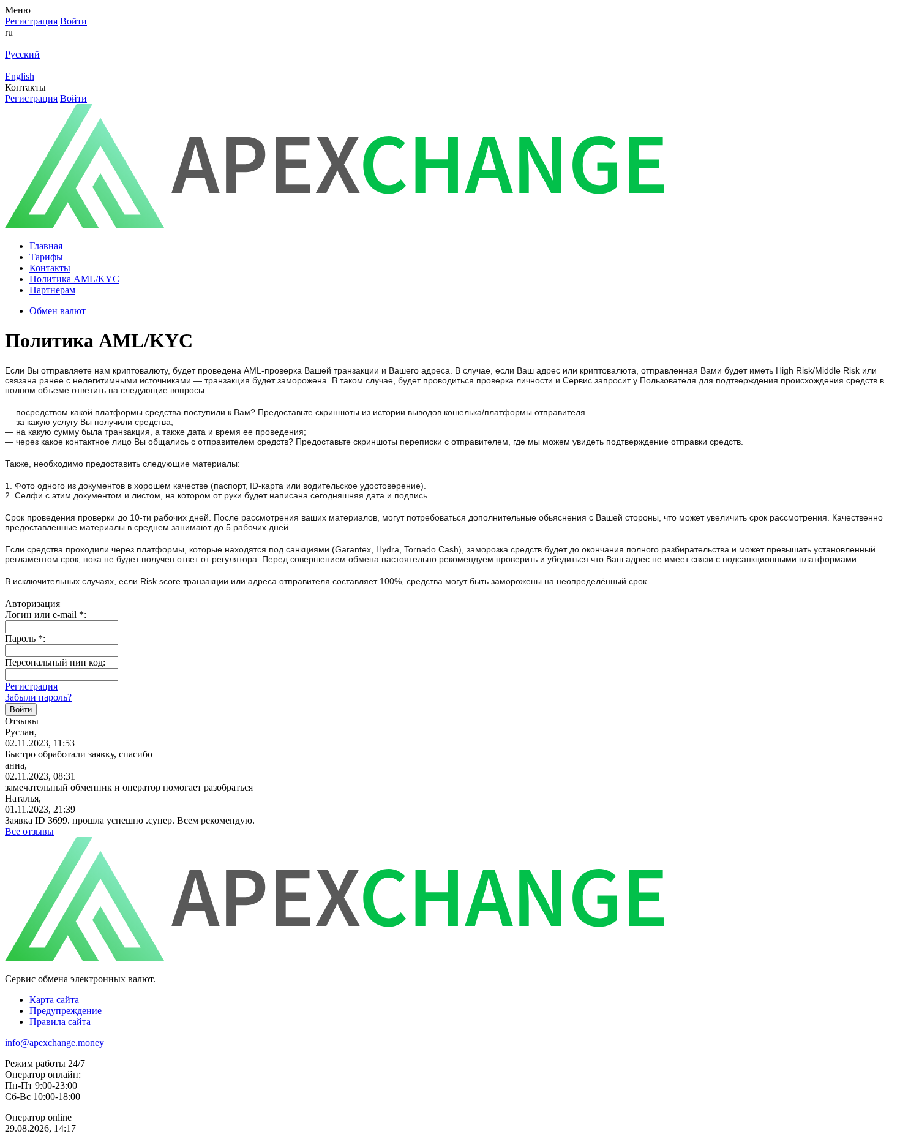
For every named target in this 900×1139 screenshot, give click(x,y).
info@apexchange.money (54, 1042)
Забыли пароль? (38, 697)
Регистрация (31, 686)
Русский (22, 54)
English (19, 76)
